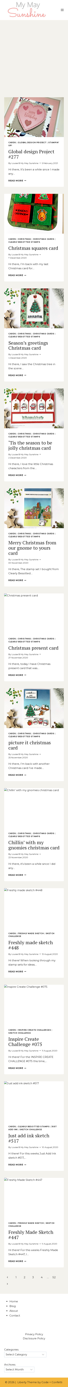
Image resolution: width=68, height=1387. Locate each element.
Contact (14, 1315)
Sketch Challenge (19, 1033)
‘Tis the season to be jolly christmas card (30, 445)
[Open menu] (62, 10)
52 (54, 1277)
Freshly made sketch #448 (30, 945)
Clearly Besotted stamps (24, 242)
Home (13, 1301)
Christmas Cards (43, 239)
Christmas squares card (33, 248)
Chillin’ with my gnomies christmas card (34, 845)
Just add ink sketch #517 (28, 1138)
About (13, 1310)
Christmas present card (33, 648)
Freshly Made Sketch (31, 933)
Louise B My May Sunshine (25, 163)
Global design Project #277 (31, 154)
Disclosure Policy (34, 1338)
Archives (9, 1364)
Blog (12, 1306)
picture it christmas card (29, 745)
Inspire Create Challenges (34, 1030)
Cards (12, 142)
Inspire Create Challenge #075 (25, 1041)
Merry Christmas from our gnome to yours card (32, 547)
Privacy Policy (34, 1334)
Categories (11, 1349)
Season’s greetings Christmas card (28, 345)
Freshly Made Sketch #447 (30, 1235)
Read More (17, 180)
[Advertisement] (34, 56)
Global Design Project (32, 142)
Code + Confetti (52, 1382)
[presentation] (34, 117)
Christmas (24, 239)
